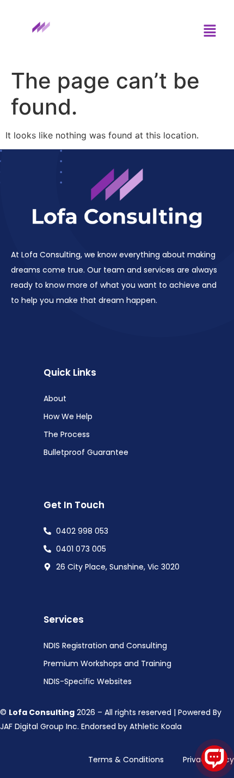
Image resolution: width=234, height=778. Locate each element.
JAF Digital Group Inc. (39, 726)
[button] (209, 31)
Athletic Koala (156, 726)
